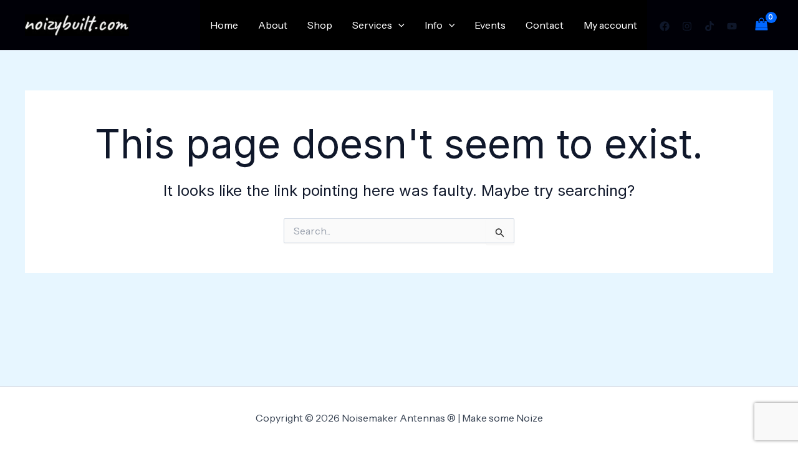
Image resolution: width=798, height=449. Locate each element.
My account (610, 25)
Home (224, 25)
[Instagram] (687, 26)
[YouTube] (732, 26)
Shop (319, 25)
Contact (545, 25)
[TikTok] (709, 26)
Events (490, 25)
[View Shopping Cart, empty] (761, 24)
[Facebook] (665, 26)
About (272, 25)
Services (372, 25)
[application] (398, 25)
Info (434, 25)
